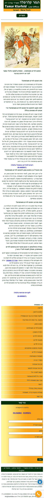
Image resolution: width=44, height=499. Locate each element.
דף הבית (38, 468)
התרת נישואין (37, 332)
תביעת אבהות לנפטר (35, 368)
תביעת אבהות (37, 364)
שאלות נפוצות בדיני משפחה (32, 392)
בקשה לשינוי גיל (36, 372)
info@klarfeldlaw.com (11, 496)
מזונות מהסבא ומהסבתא (33, 348)
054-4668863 (17, 413)
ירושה (40, 384)
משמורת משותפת (36, 356)
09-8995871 (22, 167)
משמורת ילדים (37, 352)
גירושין (40, 308)
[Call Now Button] (38, 494)
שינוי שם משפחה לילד (34, 380)
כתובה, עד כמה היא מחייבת (32, 320)
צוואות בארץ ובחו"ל (35, 388)
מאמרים (7, 468)
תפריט (22, 15)
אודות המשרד (28, 468)
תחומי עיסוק (16, 468)
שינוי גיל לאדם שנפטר (34, 376)
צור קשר (39, 396)
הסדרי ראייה (38, 360)
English (21, 470)
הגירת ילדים (38, 344)
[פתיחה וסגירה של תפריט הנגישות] (40, 482)
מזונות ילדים (38, 340)
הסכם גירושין (37, 312)
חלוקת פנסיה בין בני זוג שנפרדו (31, 316)
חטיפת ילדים (37, 336)
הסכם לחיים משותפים (34, 328)
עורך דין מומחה (12, 260)
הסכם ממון (38, 324)
